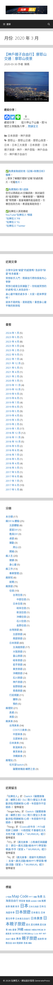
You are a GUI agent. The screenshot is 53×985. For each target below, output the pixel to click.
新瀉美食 (17, 747)
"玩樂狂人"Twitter (15, 225)
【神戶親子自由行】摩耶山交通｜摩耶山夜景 (25, 56)
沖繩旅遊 (17, 673)
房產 (11, 712)
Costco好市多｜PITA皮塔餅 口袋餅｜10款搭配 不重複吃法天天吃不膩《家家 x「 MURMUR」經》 (26, 830)
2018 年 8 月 (12, 450)
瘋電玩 (9, 760)
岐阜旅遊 (17, 660)
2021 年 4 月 (12, 372)
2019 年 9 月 (12, 393)
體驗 (30, 943)
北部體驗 (14, 525)
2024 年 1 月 (12, 333)
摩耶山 (11, 140)
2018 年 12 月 (13, 433)
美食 (18, 938)
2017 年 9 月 (12, 472)
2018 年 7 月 (12, 454)
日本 (6, 145)
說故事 (41, 938)
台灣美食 (14, 725)
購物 (15, 699)
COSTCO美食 (20, 730)
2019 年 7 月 (12, 402)
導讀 (28, 900)
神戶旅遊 (25, 135)
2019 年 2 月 (12, 424)
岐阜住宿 (21, 608)
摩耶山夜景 (39, 140)
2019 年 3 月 (12, 420)
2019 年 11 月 (13, 385)
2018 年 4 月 (12, 463)
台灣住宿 (17, 595)
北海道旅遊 (19, 647)
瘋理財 (9, 708)
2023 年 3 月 (12, 345)
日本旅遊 (13, 135)
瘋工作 (9, 568)
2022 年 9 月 (12, 354)
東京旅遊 (17, 669)
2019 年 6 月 (12, 406)
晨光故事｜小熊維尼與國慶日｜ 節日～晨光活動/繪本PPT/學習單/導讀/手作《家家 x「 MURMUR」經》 (26, 845)
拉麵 (39, 901)
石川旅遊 (17, 677)
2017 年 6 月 (12, 485)
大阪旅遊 (17, 651)
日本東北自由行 (22, 918)
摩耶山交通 (24, 140)
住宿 (11, 590)
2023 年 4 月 (12, 341)
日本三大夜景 (19, 145)
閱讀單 (20, 942)
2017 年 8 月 (12, 476)
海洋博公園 (16, 934)
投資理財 (34, 901)
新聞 (11, 582)
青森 (25, 942)
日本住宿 (17, 603)
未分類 (9, 516)
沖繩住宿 (21, 616)
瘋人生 (9, 555)
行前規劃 (14, 695)
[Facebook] (7, 116)
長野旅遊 (17, 686)
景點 (10, 930)
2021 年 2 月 (12, 376)
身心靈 (13, 564)
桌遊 (11, 538)
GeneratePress (42, 980)
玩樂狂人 (13, 796)
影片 (17, 182)
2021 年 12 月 (13, 363)
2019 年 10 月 (13, 389)
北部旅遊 (17, 634)
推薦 (43, 900)
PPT (31, 896)
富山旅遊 (17, 655)
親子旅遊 (29, 938)
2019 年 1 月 (12, 428)
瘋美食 (9, 721)
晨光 (28, 924)
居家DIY (13, 529)
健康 (11, 560)
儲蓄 (35, 897)
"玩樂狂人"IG (13, 222)
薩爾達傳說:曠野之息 (24, 769)
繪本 (13, 938)
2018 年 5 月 (12, 459)
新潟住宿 (21, 612)
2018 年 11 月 (13, 437)
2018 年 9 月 (12, 446)
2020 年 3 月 (12, 380)
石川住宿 (21, 621)
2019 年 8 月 (12, 398)
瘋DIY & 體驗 (12, 521)
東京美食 (17, 751)
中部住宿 (21, 599)
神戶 (19, 149)
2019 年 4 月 (12, 415)
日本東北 (35, 912)
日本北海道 (34, 906)
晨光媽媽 (35, 924)
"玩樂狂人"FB (13, 218)
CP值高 (8, 897)
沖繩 (20, 929)
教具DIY (13, 534)
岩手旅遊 (17, 664)
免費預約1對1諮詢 (18, 189)
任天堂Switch (16, 764)
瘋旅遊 (9, 586)
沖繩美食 (17, 756)
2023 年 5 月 (12, 337)
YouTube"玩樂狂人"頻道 (19, 214)
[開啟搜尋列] (49, 24)
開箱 (11, 551)
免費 (39, 896)
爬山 (15, 547)
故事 (8, 906)
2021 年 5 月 (12, 367)
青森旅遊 (17, 690)
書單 (14, 929)
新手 (17, 906)
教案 (12, 906)
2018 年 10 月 (13, 441)
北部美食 (17, 738)
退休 (14, 943)
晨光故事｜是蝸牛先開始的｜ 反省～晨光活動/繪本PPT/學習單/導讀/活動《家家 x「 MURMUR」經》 (26, 861)
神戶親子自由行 (18, 154)
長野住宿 (21, 625)
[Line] (18, 116)
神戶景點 (30, 149)
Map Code (20, 896)
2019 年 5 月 (12, 411)
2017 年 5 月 (12, 489)
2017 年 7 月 (12, 480)
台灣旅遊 (14, 629)
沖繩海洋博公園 (37, 930)
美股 (11, 716)
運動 (11, 542)
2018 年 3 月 (12, 467)
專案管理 (14, 573)
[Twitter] (12, 116)
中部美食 (17, 734)
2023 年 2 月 (12, 350)
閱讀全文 (33, 126)
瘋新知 (9, 577)
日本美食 (14, 742)
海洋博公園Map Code (29, 934)
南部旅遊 (17, 638)
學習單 (22, 900)
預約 (15, 703)
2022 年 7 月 (12, 359)
